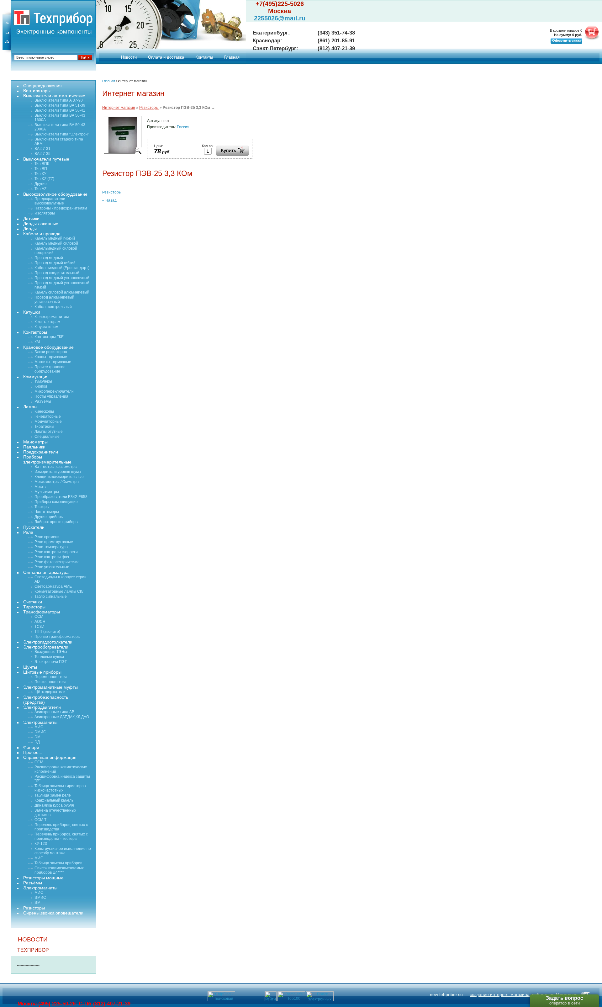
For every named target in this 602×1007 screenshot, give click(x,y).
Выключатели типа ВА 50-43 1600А (59, 117)
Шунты (30, 667)
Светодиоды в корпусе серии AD (60, 579)
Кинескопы (44, 411)
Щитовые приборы (42, 672)
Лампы (30, 406)
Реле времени (47, 537)
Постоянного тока (50, 682)
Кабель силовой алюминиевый (61, 292)
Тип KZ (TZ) (44, 179)
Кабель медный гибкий (54, 238)
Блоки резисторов (50, 352)
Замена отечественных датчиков (55, 812)
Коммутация (36, 376)
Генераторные (47, 416)
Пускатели (34, 527)
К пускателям (46, 327)
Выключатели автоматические (54, 95)
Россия (183, 127)
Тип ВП (40, 169)
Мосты (40, 487)
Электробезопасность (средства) (45, 700)
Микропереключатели (54, 391)
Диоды (30, 228)
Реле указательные (51, 567)
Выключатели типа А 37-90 (58, 100)
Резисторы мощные (43, 877)
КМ (37, 342)
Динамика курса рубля (54, 805)
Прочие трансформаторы (57, 636)
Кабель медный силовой (56, 243)
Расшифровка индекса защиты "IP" (62, 778)
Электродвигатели (42, 707)
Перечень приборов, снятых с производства (61, 827)
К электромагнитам (51, 317)
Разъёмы (32, 882)
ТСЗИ (39, 626)
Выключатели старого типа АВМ (58, 141)
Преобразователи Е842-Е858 (60, 497)
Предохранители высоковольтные (49, 201)
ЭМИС (40, 732)
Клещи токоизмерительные (59, 476)
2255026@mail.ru (279, 18)
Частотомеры (46, 512)
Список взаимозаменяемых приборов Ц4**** (59, 870)
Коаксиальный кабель (53, 800)
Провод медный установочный (61, 278)
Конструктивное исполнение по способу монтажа (62, 850)
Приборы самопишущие (56, 502)
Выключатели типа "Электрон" (61, 134)
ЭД (37, 742)
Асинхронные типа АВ (54, 712)
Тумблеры (43, 381)
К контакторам (47, 322)
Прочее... (32, 752)
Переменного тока (50, 677)
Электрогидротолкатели (47, 641)
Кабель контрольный (53, 307)
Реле (28, 532)
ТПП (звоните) (47, 631)
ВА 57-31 (42, 148)
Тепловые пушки (49, 657)
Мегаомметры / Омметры (56, 482)
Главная (232, 57)
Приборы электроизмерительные (47, 459)
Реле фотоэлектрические (57, 562)
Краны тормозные (50, 357)
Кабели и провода (42, 233)
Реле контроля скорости (56, 552)
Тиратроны (44, 426)
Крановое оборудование (48, 347)
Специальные (47, 436)
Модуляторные (48, 421)
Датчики (31, 218)
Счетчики (32, 601)
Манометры (35, 441)
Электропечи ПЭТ (50, 662)
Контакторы (35, 332)
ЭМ (37, 737)
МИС (38, 727)
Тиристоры (34, 606)
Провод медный (48, 258)
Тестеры (42, 507)
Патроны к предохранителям (60, 208)
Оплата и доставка (166, 57)
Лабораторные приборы (56, 522)
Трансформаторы (41, 611)
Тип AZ (40, 189)
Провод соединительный (56, 273)
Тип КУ (40, 174)
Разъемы (42, 401)
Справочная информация (50, 757)
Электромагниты (40, 722)
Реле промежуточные (53, 542)
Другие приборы (49, 517)
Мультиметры (46, 492)
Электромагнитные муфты (50, 687)
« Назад (109, 200)
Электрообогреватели (45, 646)
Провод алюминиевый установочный (54, 299)
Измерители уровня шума (57, 471)
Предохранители (40, 451)
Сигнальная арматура (46, 572)
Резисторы (149, 107)
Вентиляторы (36, 90)
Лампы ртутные (48, 431)
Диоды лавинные (40, 223)
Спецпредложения (42, 85)
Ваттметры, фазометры (55, 466)
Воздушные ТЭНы (50, 651)
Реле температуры (51, 547)
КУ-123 (40, 843)
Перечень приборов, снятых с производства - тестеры (61, 836)
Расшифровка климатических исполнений (60, 769)
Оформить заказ (566, 40)
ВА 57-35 (42, 153)
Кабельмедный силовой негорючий (55, 250)
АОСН (39, 621)
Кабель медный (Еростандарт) (61, 268)
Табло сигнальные (50, 596)
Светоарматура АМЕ (53, 586)
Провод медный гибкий (55, 263)
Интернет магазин (118, 107)
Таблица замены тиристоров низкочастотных (60, 788)
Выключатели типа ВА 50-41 (59, 110)
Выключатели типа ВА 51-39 (59, 105)
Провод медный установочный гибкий (61, 285)
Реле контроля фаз (51, 557)
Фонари (31, 747)
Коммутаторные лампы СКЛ (59, 591)
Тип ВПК (41, 164)
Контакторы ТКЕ (49, 337)
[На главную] (21, 17)
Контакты (204, 57)
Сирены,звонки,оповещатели (53, 912)
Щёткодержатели (50, 692)
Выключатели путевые (46, 159)
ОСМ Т (40, 820)
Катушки (31, 312)
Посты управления (51, 396)
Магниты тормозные (52, 362)
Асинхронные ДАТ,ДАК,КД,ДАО (61, 717)
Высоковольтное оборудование (55, 194)
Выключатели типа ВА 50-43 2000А (59, 127)
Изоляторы (44, 213)
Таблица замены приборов (58, 863)
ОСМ (38, 616)
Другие (40, 184)
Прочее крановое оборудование (50, 369)
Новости (129, 57)
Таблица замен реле (52, 795)
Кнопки (40, 386)
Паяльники (34, 446)
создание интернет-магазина (500, 994)
